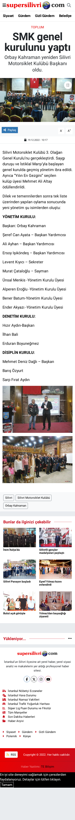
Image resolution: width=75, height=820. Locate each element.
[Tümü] (70, 638)
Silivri (8, 497)
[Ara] (68, 5)
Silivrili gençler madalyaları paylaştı (51, 551)
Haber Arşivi (16, 721)
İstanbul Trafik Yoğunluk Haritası (29, 704)
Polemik (11, 736)
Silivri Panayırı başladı (17, 581)
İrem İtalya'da (11, 549)
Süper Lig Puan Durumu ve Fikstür (29, 708)
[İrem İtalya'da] (19, 537)
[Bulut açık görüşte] (19, 601)
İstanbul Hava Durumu (22, 695)
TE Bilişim (47, 766)
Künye (27, 736)
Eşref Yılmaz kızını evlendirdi (50, 583)
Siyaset (8, 16)
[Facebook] (27, 679)
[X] (34, 679)
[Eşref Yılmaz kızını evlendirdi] (55, 569)
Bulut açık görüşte (14, 613)
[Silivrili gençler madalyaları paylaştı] (55, 537)
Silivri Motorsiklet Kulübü (34, 497)
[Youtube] (48, 679)
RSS (13, 754)
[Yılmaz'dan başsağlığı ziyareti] (55, 601)
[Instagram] (41, 679)
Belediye (65, 16)
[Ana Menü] (4, 5)
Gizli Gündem (44, 16)
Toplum (37, 27)
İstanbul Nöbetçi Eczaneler (25, 691)
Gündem (24, 16)
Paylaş (12, 130)
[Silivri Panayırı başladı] (19, 569)
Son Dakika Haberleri (21, 716)
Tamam (6, 785)
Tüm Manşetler (17, 712)
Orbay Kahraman (15, 505)
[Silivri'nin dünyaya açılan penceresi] (36, 5)
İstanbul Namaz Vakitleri (23, 699)
